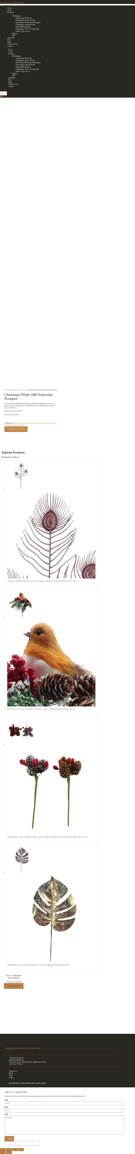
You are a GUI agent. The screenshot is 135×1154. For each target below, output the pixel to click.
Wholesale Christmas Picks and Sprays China (22, 1048)
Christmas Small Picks (29, 423)
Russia (47, 423)
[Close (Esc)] (3, 1149)
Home (6, 390)
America (21, 390)
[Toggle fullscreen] (15, 1149)
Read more (13, 585)
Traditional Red (18, 425)
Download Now (13, 986)
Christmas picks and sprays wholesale (12, 3)
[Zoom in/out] (21, 1149)
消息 (6, 1114)
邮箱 (6, 1107)
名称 (6, 1100)
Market (13, 390)
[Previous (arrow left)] (3, 1152)
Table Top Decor (23, 31)
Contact (10, 46)
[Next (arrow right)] (9, 1152)
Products (10, 12)
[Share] (9, 1149)
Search (3, 90)
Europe (41, 423)
